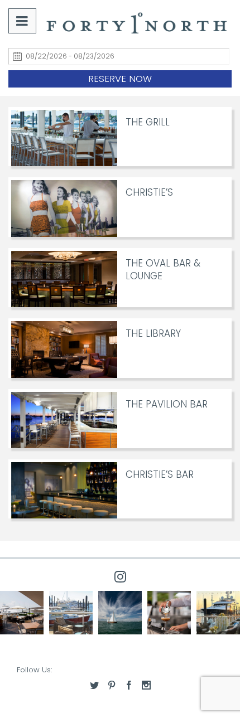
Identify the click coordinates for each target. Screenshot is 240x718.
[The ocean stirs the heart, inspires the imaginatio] (120, 612)
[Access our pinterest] (111, 685)
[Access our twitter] (94, 685)
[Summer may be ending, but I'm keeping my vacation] (22, 612)
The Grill (148, 122)
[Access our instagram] (146, 685)
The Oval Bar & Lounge (163, 269)
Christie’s (149, 192)
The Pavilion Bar (167, 404)
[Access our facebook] (128, 685)
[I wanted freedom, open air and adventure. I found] (71, 612)
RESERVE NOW (120, 78)
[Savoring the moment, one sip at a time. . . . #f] (169, 612)
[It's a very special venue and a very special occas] (218, 612)
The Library (153, 333)
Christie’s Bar (160, 474)
